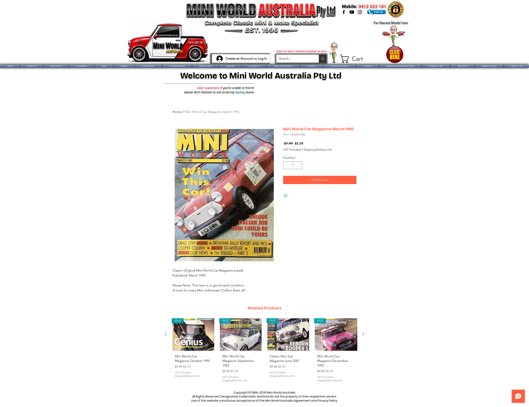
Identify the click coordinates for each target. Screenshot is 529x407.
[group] (264, 352)
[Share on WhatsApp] (285, 195)
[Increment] (298, 165)
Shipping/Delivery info (317, 149)
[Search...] (322, 59)
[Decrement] (286, 165)
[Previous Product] (165, 334)
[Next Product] (363, 334)
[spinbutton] (292, 165)
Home (177, 112)
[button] (350, 58)
